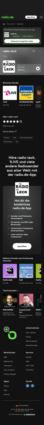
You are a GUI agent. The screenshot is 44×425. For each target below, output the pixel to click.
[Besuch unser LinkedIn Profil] (28, 386)
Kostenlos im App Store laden (22, 41)
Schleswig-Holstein (26, 138)
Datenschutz (8, 361)
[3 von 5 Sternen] (11, 121)
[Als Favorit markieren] (34, 51)
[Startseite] (4, 24)
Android (6, 394)
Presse (28, 337)
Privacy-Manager (10, 374)
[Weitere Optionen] (39, 51)
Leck (14, 138)
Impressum (8, 366)
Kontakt (28, 357)
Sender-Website (8, 131)
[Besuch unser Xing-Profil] (32, 386)
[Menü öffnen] (41, 17)
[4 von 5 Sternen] (14, 121)
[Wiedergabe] (38, 68)
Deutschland (8, 142)
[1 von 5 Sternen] (4, 121)
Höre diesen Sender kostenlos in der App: (19, 30)
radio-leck (21, 70)
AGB (5, 357)
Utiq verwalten (9, 370)
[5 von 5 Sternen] (17, 121)
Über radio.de (31, 333)
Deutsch (6, 138)
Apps (27, 361)
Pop (5, 56)
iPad (5, 390)
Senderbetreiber (32, 345)
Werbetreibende (31, 341)
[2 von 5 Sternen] (7, 121)
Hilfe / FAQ (29, 366)
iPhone (6, 386)
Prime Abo (29, 370)
